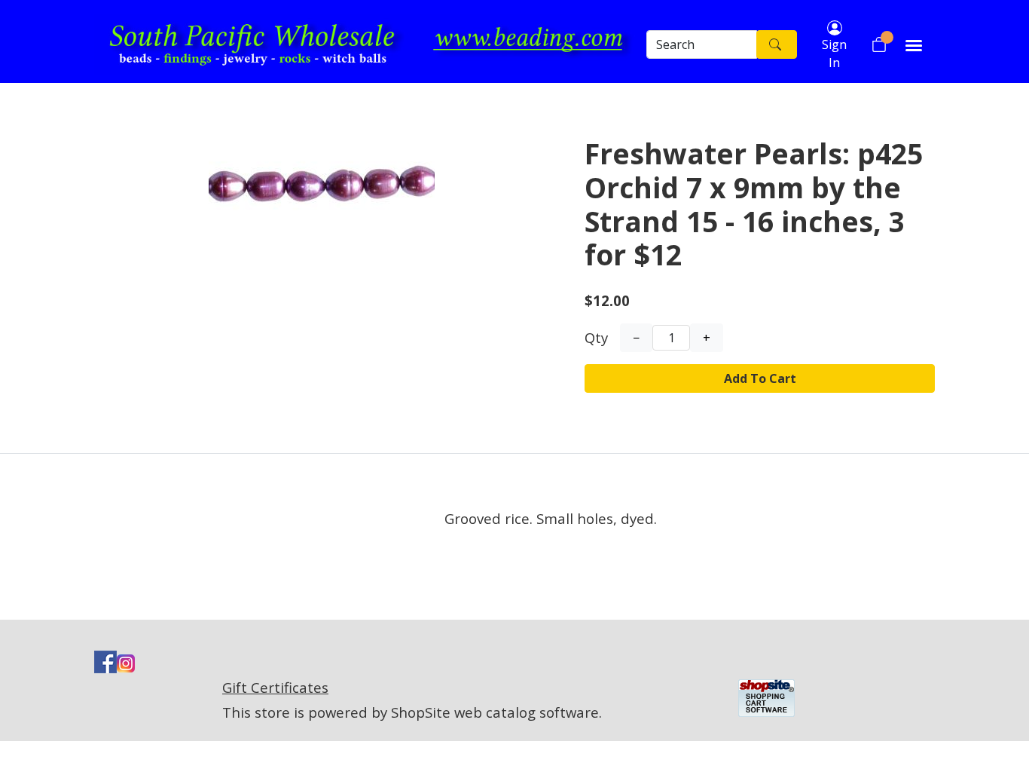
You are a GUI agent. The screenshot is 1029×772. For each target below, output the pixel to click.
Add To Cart (760, 378)
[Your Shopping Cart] (879, 44)
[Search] (776, 44)
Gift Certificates (275, 687)
